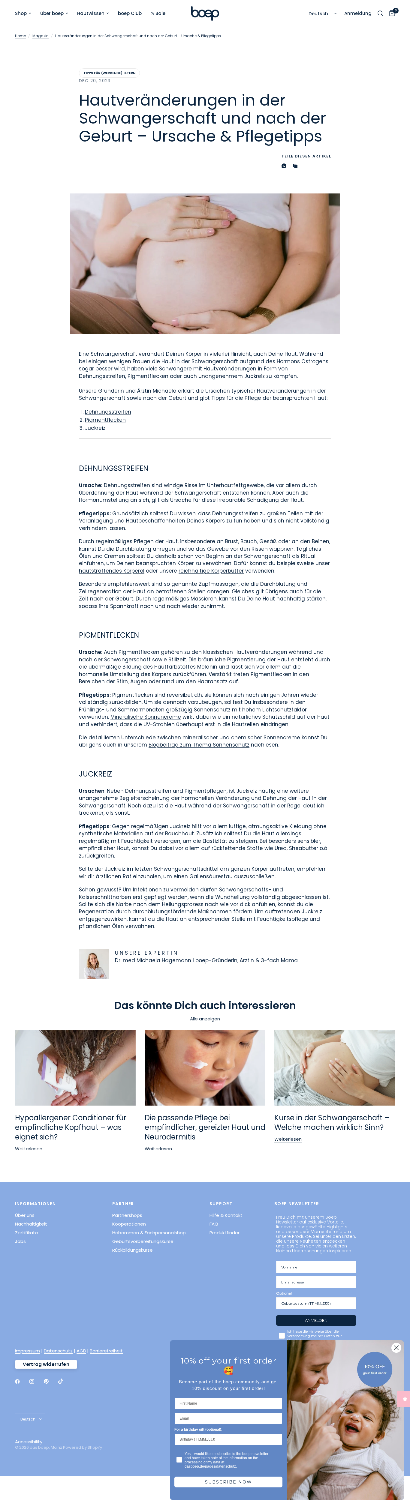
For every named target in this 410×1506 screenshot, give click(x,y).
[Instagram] (36, 1381)
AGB (81, 1351)
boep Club (130, 13)
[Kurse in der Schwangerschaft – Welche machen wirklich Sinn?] (334, 1068)
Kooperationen (129, 1224)
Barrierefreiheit (106, 1351)
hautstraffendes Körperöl (111, 570)
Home (20, 35)
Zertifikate (26, 1232)
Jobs (20, 1241)
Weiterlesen (29, 1148)
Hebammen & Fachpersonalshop (149, 1232)
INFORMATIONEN (35, 1204)
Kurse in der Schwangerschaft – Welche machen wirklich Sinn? (331, 1122)
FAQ (214, 1224)
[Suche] (380, 13)
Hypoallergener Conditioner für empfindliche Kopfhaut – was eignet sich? (70, 1127)
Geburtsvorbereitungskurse (142, 1241)
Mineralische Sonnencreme (145, 716)
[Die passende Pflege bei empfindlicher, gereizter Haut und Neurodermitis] (205, 1068)
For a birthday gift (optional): (198, 1429)
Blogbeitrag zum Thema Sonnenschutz (199, 744)
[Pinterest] (50, 1381)
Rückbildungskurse (132, 1250)
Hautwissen (90, 13)
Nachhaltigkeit (31, 1224)
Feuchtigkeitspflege (282, 919)
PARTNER (123, 1204)
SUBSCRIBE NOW (228, 1482)
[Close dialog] (396, 1348)
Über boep (52, 13)
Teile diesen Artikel (306, 156)
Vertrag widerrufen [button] (46, 1364)
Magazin (40, 35)
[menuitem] (25, 13)
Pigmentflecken (105, 420)
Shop (21, 13)
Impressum (27, 1351)
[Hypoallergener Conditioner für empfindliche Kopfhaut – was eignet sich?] (75, 1068)
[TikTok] (64, 1381)
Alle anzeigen (205, 1018)
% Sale (158, 13)
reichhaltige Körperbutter (211, 570)
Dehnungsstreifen (108, 411)
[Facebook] (21, 1381)
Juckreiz (95, 428)
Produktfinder (225, 1232)
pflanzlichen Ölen (101, 926)
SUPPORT (221, 1204)
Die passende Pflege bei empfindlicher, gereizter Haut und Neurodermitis (205, 1127)
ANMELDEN (316, 1320)
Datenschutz (58, 1351)
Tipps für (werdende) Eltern (109, 72)
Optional (284, 1293)
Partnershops (127, 1215)
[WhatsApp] (285, 165)
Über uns (25, 1215)
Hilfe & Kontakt (226, 1215)
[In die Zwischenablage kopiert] (296, 165)
